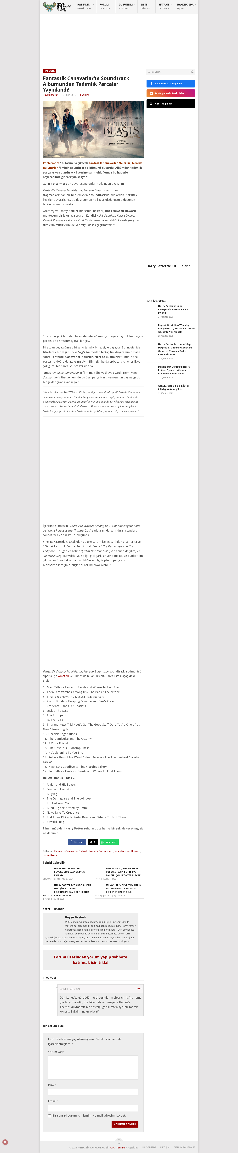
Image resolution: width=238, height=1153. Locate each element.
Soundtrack (50, 855)
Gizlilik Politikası (184, 1147)
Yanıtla (139, 988)
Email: (53, 1101)
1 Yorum (84, 94)
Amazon (63, 676)
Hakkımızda (185, 6)
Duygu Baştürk (51, 94)
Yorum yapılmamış (51, 879)
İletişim (165, 1147)
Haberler (84, 6)
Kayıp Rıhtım (117, 1147)
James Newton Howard (127, 851)
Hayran (164, 6)
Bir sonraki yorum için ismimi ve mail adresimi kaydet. (89, 1115)
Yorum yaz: (56, 1052)
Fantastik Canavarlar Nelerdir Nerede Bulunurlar (83, 851)
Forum (105, 6)
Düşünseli (126, 6)
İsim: (52, 1085)
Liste (146, 6)
